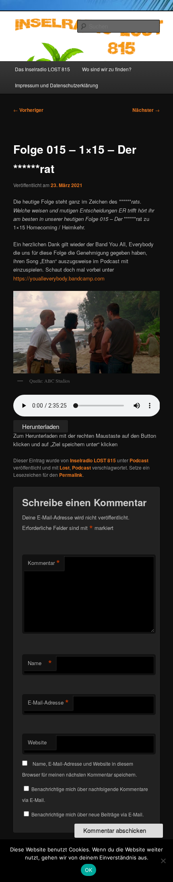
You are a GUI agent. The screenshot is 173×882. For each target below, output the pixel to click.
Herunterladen (40, 426)
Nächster (146, 109)
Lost (65, 467)
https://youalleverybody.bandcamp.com (59, 278)
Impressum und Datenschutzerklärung (56, 85)
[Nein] (163, 861)
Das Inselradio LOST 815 (42, 69)
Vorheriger (28, 109)
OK (89, 870)
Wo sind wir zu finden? (107, 69)
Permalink (70, 474)
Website (37, 742)
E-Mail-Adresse (48, 702)
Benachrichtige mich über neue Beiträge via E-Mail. (87, 814)
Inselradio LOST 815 (93, 460)
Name (40, 663)
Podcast (139, 460)
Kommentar (44, 562)
